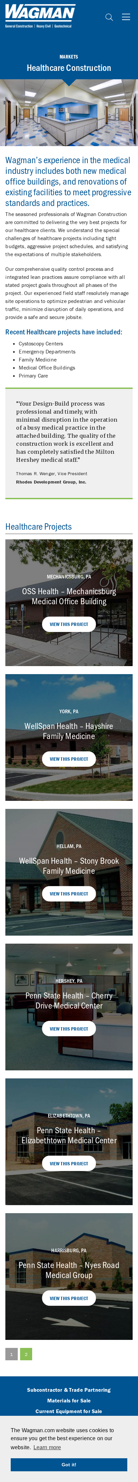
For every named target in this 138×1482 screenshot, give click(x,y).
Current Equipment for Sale (69, 1411)
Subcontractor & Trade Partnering (69, 1390)
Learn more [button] (47, 1447)
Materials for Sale (69, 1401)
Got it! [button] (69, 1464)
